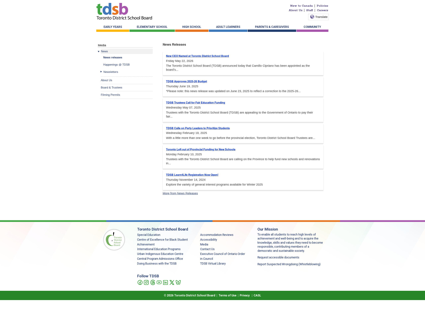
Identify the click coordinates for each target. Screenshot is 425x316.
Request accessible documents (278, 257)
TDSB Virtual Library (213, 263)
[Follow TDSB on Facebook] (140, 282)
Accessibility (208, 239)
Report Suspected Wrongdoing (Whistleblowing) (289, 264)
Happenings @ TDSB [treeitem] (116, 64)
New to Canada (301, 6)
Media (102, 45)
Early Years (113, 27)
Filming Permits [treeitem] (110, 94)
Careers (322, 10)
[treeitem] (127, 51)
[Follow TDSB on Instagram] (146, 282)
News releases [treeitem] (112, 57)
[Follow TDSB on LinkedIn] (165, 282)
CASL (257, 295)
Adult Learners (228, 27)
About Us (295, 10)
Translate (321, 17)
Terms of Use (227, 295)
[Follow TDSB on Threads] (152, 282)
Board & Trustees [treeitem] (111, 87)
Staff (309, 10)
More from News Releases (180, 193)
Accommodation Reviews (216, 235)
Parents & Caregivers (272, 27)
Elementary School (152, 27)
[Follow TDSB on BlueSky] (178, 282)
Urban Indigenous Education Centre (160, 254)
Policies (322, 6)
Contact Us (207, 249)
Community (312, 27)
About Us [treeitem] (106, 80)
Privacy (245, 295)
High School (191, 27)
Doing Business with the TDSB (157, 263)
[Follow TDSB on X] (171, 282)
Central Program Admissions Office (160, 258)
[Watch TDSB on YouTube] (159, 282)
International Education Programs (159, 249)
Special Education (148, 235)
